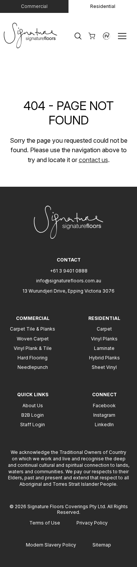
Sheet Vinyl (104, 367)
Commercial (34, 6)
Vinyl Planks (104, 339)
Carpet (104, 329)
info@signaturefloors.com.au (68, 281)
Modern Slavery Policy (51, 545)
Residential (102, 6)
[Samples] (91, 36)
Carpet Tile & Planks (32, 329)
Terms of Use (44, 523)
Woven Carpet (33, 339)
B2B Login (32, 415)
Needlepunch (33, 367)
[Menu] (123, 36)
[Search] (78, 36)
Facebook (104, 405)
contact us (93, 160)
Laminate (104, 348)
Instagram (104, 415)
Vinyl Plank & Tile (33, 348)
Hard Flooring (33, 358)
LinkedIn (104, 424)
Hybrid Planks (104, 358)
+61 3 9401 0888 (69, 271)
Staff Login (32, 424)
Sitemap (101, 545)
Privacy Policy (92, 523)
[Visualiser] (106, 36)
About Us (32, 405)
